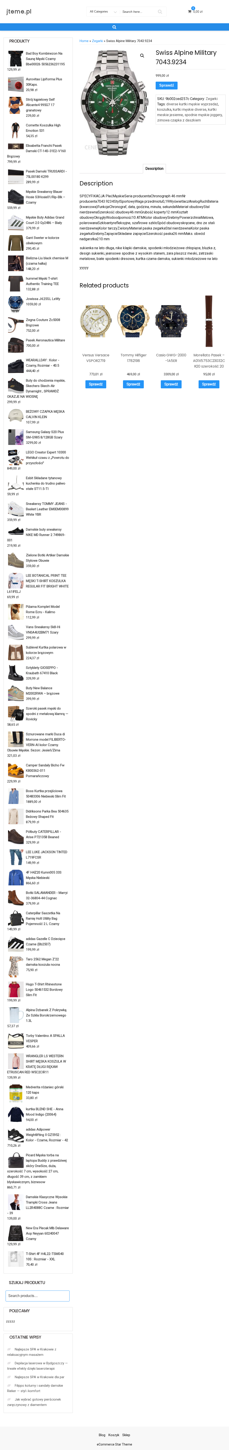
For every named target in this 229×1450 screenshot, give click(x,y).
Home (84, 41)
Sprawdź (166, 85)
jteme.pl (19, 11)
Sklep (126, 1435)
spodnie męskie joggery (203, 115)
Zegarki (97, 41)
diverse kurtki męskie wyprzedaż (192, 104)
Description (154, 168)
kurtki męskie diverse (189, 109)
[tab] (154, 168)
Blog (102, 1435)
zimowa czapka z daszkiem (179, 120)
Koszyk (113, 1435)
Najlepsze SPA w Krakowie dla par (39, 1377)
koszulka (164, 109)
